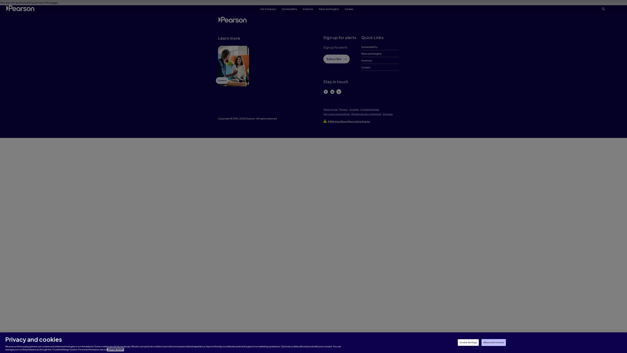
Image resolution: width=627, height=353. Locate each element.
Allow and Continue (493, 342)
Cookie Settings (468, 342)
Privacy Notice (115, 349)
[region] (313, 342)
